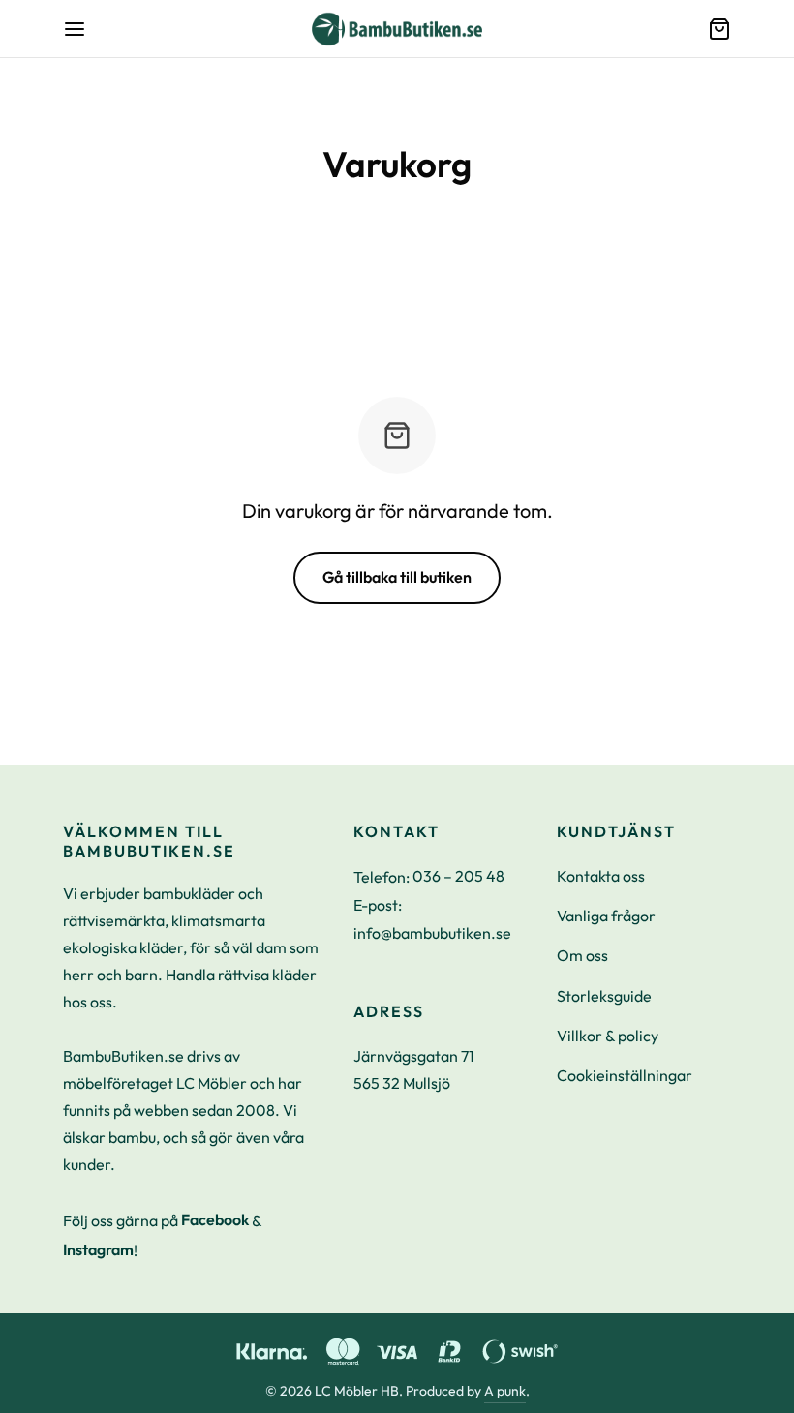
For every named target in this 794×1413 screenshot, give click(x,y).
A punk (505, 1390)
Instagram (98, 1249)
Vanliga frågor (606, 915)
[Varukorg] (719, 29)
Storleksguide (604, 996)
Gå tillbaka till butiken (397, 576)
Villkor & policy (607, 1035)
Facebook (215, 1219)
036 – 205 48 (458, 876)
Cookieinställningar (624, 1075)
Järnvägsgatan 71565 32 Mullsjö (413, 1069)
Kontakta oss (601, 876)
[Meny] (74, 29)
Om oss (582, 955)
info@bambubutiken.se (432, 933)
